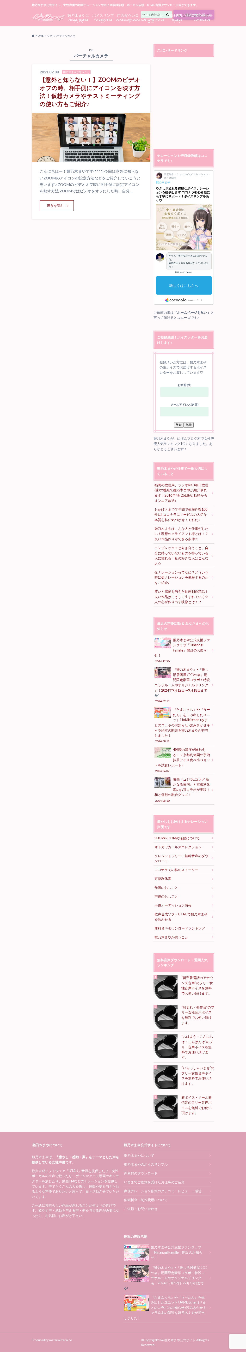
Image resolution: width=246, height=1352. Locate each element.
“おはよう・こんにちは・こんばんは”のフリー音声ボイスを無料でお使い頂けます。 (197, 1046)
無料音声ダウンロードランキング (179, 928)
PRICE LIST (177, 17)
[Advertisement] (194, 103)
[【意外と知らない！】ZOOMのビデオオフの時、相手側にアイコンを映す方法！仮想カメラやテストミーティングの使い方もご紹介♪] (91, 159)
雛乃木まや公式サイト (180, 1340)
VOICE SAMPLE (103, 17)
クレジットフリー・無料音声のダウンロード (181, 858)
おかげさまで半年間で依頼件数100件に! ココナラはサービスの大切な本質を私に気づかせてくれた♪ (180, 514)
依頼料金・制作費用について (146, 1200)
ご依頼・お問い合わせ (141, 1209)
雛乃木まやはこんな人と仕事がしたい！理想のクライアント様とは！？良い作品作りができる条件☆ (181, 534)
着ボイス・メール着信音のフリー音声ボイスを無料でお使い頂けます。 (196, 1105)
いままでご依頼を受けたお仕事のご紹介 (154, 1182)
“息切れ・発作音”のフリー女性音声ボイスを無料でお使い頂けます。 (197, 1015)
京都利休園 (162, 879)
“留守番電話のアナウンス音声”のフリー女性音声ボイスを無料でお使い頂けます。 (197, 985)
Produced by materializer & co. (52, 1340)
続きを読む (55, 205)
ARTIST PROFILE (78, 17)
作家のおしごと (166, 887)
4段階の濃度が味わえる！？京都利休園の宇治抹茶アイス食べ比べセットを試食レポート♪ (182, 759)
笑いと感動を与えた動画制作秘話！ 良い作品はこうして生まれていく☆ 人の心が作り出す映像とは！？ (183, 596)
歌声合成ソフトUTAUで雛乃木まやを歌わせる (181, 916)
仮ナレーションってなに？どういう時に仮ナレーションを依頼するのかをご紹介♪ (181, 577)
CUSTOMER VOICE (152, 17)
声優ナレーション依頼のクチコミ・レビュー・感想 (162, 1191)
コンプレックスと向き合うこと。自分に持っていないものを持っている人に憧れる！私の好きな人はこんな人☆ (181, 555)
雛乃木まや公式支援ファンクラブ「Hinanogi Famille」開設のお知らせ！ (182, 650)
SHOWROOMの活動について (177, 838)
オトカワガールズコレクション (178, 847)
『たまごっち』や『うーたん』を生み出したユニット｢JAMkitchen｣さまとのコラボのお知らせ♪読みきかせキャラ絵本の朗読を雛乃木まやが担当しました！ (182, 725)
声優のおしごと (166, 896)
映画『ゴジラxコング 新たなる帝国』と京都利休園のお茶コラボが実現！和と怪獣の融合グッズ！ (182, 789)
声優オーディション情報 (172, 905)
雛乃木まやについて (139, 1155)
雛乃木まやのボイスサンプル (146, 1164)
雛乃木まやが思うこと (171, 937)
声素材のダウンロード (141, 1173)
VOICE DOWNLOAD (128, 17)
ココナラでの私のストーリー (176, 870)
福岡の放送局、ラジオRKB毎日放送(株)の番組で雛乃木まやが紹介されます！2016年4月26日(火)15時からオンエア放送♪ (181, 493)
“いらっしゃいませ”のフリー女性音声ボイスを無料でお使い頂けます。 (197, 1075)
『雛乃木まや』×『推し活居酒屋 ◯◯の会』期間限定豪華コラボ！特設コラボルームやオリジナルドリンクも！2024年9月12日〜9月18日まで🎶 (182, 685)
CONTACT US (202, 16)
